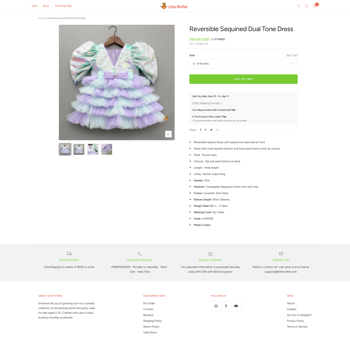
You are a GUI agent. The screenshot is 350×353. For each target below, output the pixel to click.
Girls (34, 5)
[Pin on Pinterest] (206, 130)
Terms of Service (297, 326)
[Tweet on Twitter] (211, 130)
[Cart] (314, 6)
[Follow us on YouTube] (236, 306)
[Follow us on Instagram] (216, 306)
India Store (150, 332)
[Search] (298, 5)
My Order (149, 303)
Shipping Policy (152, 320)
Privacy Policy (295, 320)
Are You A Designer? (299, 315)
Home (41, 18)
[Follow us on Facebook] (226, 306)
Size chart (292, 55)
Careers (291, 309)
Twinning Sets (63, 5)
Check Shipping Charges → (207, 103)
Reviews (148, 315)
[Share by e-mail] (217, 130)
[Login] (306, 5)
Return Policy (151, 326)
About (291, 303)
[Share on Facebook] (200, 130)
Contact (148, 309)
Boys (46, 5)
